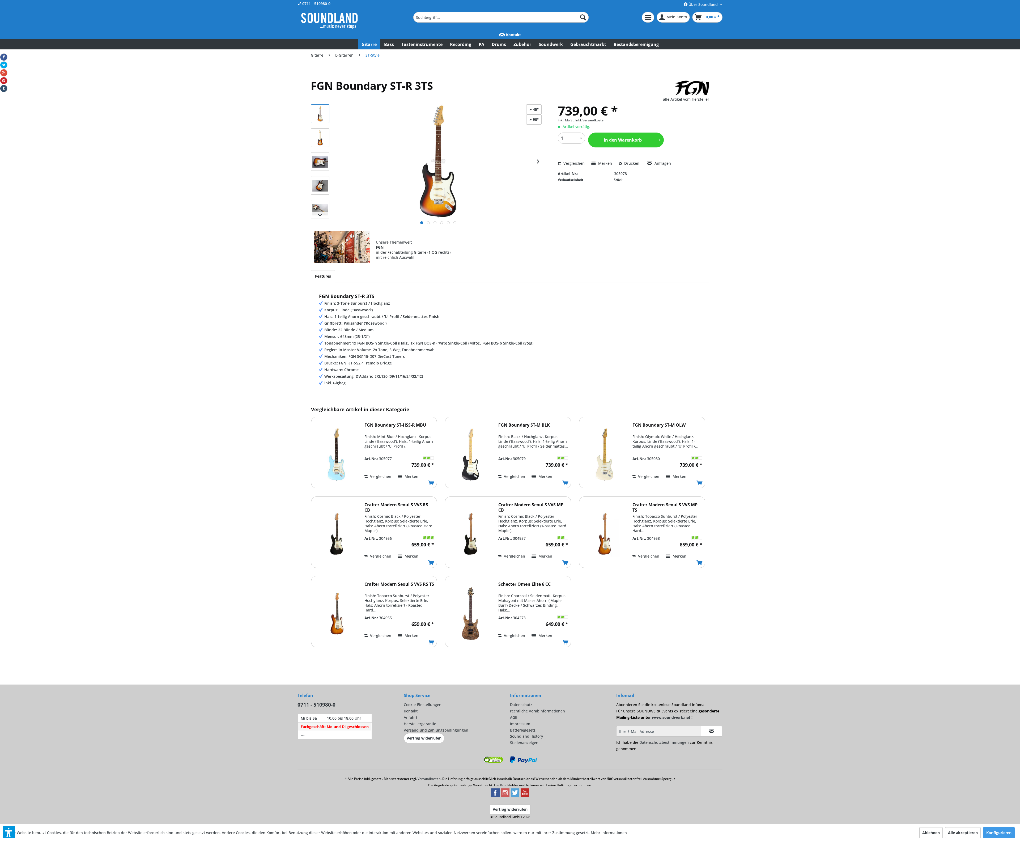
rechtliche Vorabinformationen (537, 710)
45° (535, 109)
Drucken (631, 163)
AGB (513, 717)
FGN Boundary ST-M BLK (524, 425)
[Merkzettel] (648, 17)
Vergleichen (573, 163)
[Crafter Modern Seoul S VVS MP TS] (604, 534)
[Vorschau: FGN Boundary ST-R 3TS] (320, 113)
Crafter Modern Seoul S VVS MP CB (530, 507)
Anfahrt (410, 717)
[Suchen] (583, 17)
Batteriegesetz (523, 730)
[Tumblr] (3, 88)
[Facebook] (3, 57)
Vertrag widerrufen (424, 738)
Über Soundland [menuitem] (703, 4)
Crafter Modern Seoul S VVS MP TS (665, 507)
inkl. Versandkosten (590, 120)
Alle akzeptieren (963, 832)
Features (323, 276)
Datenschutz (521, 704)
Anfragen (662, 163)
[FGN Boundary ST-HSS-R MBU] (336, 454)
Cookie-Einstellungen (422, 704)
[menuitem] (501, 17)
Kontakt (513, 34)
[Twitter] (3, 65)
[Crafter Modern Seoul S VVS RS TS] (336, 613)
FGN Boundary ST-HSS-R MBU (395, 425)
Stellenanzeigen (524, 742)
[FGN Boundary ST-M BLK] (470, 454)
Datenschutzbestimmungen (664, 742)
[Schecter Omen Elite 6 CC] (470, 613)
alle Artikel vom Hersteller (686, 99)
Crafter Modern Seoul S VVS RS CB (396, 507)
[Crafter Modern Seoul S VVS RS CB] (336, 534)
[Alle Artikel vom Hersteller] (692, 88)
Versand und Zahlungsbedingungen (436, 730)
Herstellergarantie (420, 723)
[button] (9, 832)
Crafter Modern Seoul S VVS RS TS (399, 584)
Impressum (520, 723)
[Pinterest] (3, 80)
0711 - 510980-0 (315, 3)
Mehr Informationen (609, 832)
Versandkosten (429, 778)
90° (535, 119)
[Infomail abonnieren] (711, 731)
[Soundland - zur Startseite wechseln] (329, 20)
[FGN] (342, 247)
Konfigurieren (999, 832)
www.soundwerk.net (671, 717)
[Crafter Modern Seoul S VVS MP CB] (470, 534)
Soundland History (526, 736)
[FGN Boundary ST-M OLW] (604, 454)
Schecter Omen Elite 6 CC (524, 584)
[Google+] (3, 72)
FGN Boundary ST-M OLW (659, 425)
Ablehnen (931, 832)
